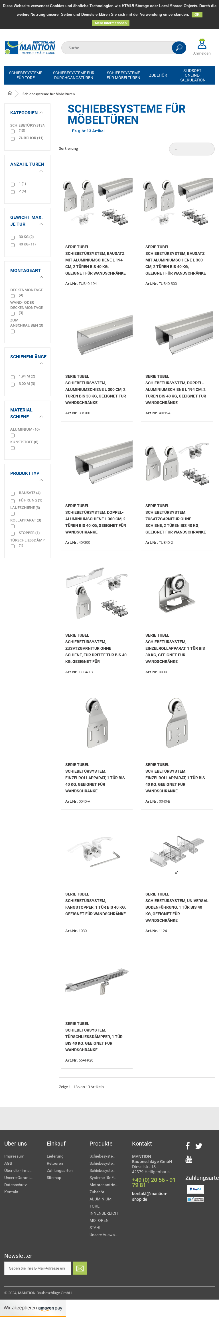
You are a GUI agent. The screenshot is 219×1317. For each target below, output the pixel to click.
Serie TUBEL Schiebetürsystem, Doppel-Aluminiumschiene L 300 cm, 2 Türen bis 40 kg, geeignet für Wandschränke (95, 518)
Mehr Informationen (111, 23)
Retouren (55, 1163)
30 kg (26, 236)
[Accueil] (30, 47)
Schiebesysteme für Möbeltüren (106, 1170)
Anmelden (202, 53)
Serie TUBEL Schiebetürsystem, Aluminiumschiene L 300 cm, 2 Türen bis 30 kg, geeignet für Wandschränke (95, 389)
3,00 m (27, 383)
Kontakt (11, 1192)
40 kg (27, 244)
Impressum (14, 1156)
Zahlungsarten (60, 1170)
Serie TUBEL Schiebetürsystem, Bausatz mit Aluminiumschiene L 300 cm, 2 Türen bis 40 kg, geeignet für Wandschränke (175, 260)
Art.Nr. (71, 283)
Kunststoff (24, 441)
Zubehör (31, 137)
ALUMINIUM (100, 1199)
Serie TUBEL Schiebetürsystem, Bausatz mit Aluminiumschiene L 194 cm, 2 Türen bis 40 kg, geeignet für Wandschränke (95, 260)
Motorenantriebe (104, 1184)
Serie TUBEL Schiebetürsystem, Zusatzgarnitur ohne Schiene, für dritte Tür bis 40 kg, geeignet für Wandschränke (96, 648)
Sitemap (54, 1177)
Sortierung (68, 148)
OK (197, 15)
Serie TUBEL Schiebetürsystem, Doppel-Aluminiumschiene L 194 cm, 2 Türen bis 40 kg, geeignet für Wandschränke (175, 389)
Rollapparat (25, 520)
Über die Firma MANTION (21, 1170)
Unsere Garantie (18, 1177)
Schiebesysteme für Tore (106, 1156)
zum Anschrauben (26, 322)
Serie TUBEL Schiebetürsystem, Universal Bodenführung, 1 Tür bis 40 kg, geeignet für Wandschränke (176, 907)
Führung (30, 500)
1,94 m (27, 376)
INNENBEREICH (104, 1213)
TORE (95, 1206)
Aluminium (25, 429)
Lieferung (55, 1156)
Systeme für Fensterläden (106, 1177)
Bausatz (29, 492)
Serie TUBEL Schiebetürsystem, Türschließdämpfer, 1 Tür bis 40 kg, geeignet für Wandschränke (94, 1036)
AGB (8, 1163)
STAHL (96, 1227)
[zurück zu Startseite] (14, 93)
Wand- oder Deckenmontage (26, 307)
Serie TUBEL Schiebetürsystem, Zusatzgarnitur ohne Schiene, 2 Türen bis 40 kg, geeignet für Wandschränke (175, 518)
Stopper (29, 532)
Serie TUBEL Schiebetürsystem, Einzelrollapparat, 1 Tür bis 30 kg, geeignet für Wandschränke (175, 648)
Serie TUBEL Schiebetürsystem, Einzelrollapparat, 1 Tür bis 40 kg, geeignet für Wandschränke (95, 777)
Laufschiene (25, 507)
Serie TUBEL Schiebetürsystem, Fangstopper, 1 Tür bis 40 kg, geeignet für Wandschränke (95, 904)
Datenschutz (15, 1184)
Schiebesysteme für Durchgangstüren (106, 1163)
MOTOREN (99, 1220)
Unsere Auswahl (104, 1234)
